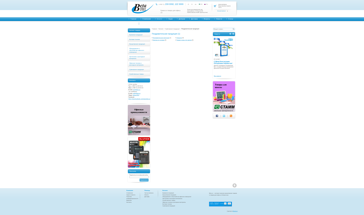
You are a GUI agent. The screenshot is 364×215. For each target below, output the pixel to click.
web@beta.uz (136, 93)
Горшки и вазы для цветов (184, 40)
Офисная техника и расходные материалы (174, 202)
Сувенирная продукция (136, 69)
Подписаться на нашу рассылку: (138, 175)
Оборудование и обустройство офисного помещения (136, 50)
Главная (133, 19)
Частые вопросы (148, 193)
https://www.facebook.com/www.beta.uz (139, 99)
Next (233, 34)
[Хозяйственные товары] (139, 120)
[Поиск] (233, 29)
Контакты (133, 23)
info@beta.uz (136, 89)
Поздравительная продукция (161, 38)
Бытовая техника (134, 39)
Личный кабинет (221, 11)
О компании (129, 193)
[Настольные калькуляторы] (139, 152)
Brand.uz (235, 211)
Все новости (217, 76)
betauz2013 (136, 95)
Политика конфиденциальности (132, 197)
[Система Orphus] (223, 204)
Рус (207, 4)
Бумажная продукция (136, 34)
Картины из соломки (158, 40)
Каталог (161, 29)
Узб (201, 4)
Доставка (146, 196)
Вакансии (129, 200)
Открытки (179, 38)
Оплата (146, 195)
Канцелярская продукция (137, 44)
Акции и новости (130, 195)
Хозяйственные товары (136, 74)
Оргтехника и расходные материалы (172, 198)
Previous (230, 34)
